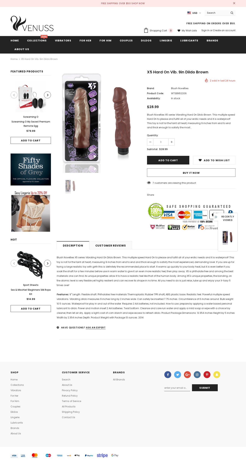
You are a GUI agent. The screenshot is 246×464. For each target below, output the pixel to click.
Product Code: (155, 93)
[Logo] (32, 24)
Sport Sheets (30, 285)
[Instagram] (197, 374)
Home (14, 59)
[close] (234, 3)
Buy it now (191, 173)
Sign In (205, 30)
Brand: (151, 88)
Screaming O (30, 116)
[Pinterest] (207, 374)
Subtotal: (152, 149)
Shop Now (138, 3)
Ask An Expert (96, 327)
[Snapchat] (216, 374)
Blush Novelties (180, 88)
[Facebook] (167, 374)
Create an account (224, 30)
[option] (31, 112)
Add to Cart (30, 140)
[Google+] (187, 374)
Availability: (153, 98)
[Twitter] (177, 374)
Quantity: (152, 135)
